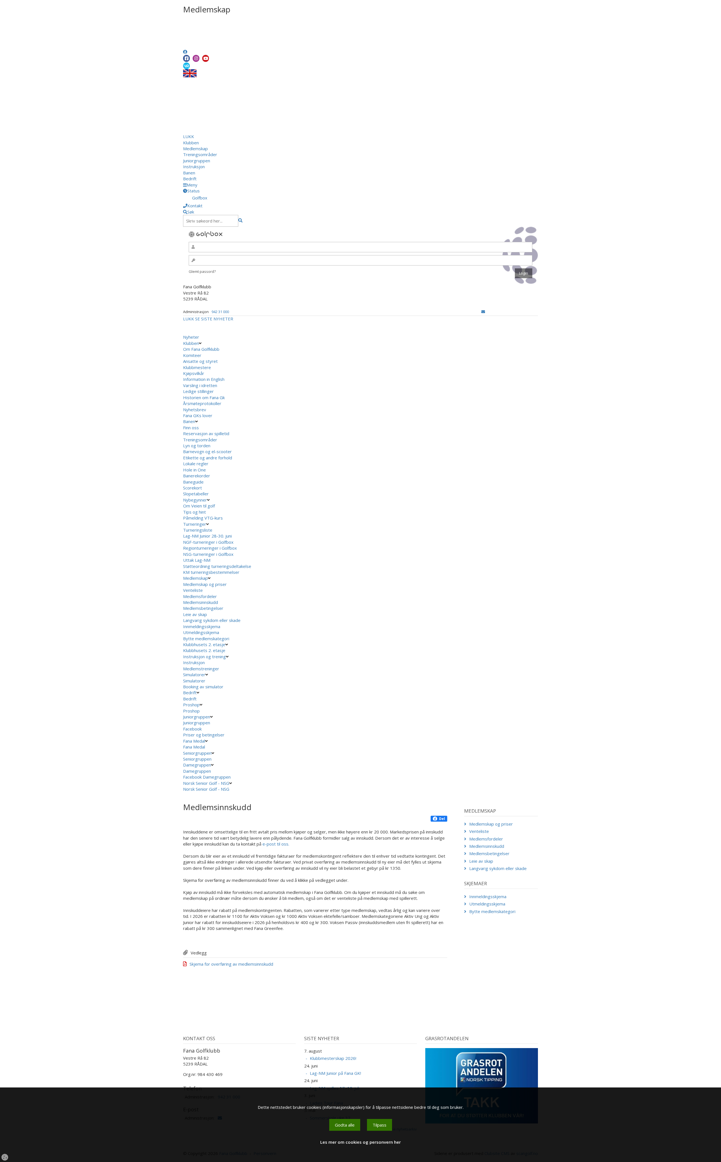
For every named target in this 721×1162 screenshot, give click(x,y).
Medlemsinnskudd (200, 602)
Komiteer (192, 355)
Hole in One (194, 470)
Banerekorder (196, 475)
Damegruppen (197, 765)
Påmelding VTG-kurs (203, 518)
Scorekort (192, 488)
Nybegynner (195, 500)
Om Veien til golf (199, 506)
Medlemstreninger (201, 668)
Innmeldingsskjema (201, 626)
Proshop (191, 704)
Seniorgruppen (197, 753)
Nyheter (191, 337)
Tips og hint (194, 512)
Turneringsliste (197, 530)
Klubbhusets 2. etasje (204, 644)
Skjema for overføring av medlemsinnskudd (231, 964)
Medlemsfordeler (200, 596)
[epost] (483, 311)
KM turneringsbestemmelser (212, 572)
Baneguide (193, 482)
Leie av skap (195, 614)
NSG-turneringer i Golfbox (209, 554)
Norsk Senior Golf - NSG (206, 783)
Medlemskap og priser (205, 584)
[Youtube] (205, 58)
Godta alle (345, 1125)
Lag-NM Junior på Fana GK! (335, 1073)
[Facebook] (186, 58)
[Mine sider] (185, 52)
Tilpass (379, 1125)
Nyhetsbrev (194, 409)
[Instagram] (196, 58)
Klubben (191, 142)
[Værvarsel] (186, 65)
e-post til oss (275, 844)
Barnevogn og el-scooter (207, 451)
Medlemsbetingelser (203, 608)
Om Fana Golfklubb (201, 349)
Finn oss (191, 427)
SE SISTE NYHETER (214, 319)
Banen (189, 173)
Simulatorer (194, 674)
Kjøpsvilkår (193, 373)
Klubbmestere (197, 367)
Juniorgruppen (196, 160)
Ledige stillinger (198, 391)
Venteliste (193, 590)
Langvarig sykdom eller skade (212, 620)
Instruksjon (194, 166)
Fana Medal (194, 741)
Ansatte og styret (200, 361)
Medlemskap (195, 148)
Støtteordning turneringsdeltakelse (217, 566)
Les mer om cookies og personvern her (360, 1142)
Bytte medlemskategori (206, 638)
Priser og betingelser (204, 735)
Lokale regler (195, 463)
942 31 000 (220, 311)
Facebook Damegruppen (207, 777)
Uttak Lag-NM (197, 560)
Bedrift (190, 178)
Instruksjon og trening (204, 656)
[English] (190, 73)
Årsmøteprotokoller (202, 403)
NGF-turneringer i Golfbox (209, 542)
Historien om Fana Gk (204, 397)
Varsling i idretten (200, 385)
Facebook (193, 729)
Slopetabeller (196, 493)
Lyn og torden (196, 445)
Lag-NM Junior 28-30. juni (207, 536)
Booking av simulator (203, 686)
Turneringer (194, 524)
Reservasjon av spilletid (206, 433)
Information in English (203, 379)
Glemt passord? (202, 271)
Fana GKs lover (197, 415)
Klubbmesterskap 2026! (333, 1058)
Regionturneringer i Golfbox (210, 548)
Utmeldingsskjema (201, 632)
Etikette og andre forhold (207, 457)
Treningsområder (200, 154)
